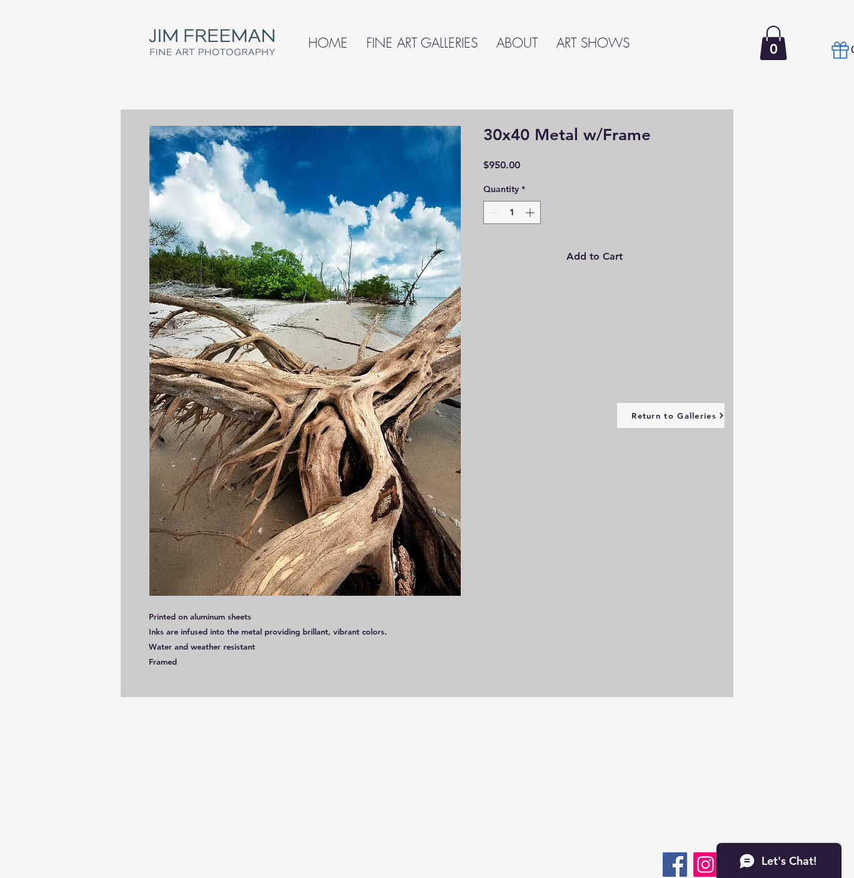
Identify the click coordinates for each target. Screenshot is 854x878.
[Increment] (531, 212)
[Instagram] (705, 864)
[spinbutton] (512, 212)
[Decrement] (493, 212)
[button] (773, 43)
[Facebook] (675, 864)
